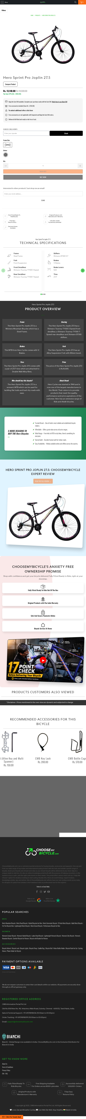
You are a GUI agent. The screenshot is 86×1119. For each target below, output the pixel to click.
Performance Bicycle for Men (51, 926)
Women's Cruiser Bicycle (9, 935)
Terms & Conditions (7, 1067)
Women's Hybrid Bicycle (24, 935)
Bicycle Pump (33, 948)
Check (66, 133)
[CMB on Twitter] (45, 892)
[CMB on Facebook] (37, 892)
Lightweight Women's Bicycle (52, 935)
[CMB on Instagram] (41, 892)
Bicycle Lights (24, 948)
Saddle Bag (41, 948)
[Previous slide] (3, 270)
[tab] (41, 294)
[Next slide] (83, 270)
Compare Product (10, 84)
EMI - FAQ (5, 1073)
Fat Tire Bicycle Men (8, 926)
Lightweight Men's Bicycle (22, 926)
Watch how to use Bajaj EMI (59, 102)
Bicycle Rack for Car (71, 948)
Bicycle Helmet (6, 948)
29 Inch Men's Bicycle (64, 923)
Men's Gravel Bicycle (36, 926)
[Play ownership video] (43, 660)
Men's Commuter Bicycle (50, 923)
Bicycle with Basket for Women (39, 938)
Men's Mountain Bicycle (8, 923)
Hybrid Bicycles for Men (35, 923)
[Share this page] (78, 679)
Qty (4, 161)
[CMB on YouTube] (48, 892)
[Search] (75, 2)
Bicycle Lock (15, 948)
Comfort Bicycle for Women (21, 938)
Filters (4, 10)
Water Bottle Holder (59, 948)
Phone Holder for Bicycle (14, 951)
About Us (4, 1064)
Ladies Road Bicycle (37, 935)
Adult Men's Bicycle (76, 923)
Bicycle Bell (49, 948)
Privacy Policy (6, 1070)
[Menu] (1, 2)
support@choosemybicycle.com (20, 1022)
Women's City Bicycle (68, 935)
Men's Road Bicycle (21, 923)
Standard (7, 145)
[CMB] (43, 2)
